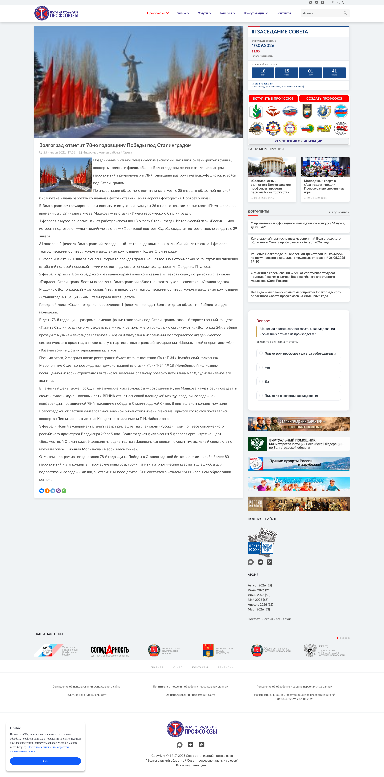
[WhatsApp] (64, 490)
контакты (200, 667)
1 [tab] (337, 638)
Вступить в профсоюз (273, 98)
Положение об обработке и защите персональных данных (294, 686)
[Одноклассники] (47, 490)
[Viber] (58, 490)
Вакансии (226, 667)
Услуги (203, 13)
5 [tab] (349, 638)
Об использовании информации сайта (190, 695)
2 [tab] (340, 638)
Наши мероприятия (266, 149)
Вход (336, 2)
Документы (258, 211)
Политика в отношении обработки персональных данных (190, 686)
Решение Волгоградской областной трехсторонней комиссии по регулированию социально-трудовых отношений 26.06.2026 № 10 (298, 257)
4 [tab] (346, 638)
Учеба (181, 13)
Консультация (254, 13)
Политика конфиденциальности (86, 695)
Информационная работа (101, 152)
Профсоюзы (156, 13)
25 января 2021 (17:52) (59, 152)
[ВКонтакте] (41, 490)
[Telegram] (52, 490)
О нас (177, 667)
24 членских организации (298, 141)
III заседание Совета (280, 31)
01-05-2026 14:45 (264, 198)
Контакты (283, 13)
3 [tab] (343, 638)
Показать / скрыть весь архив (269, 619)
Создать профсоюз (324, 98)
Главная (157, 667)
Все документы (339, 212)
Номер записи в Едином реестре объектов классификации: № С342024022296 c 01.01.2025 (294, 697)
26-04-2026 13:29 (317, 198)
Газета (127, 152)
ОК (45, 761)
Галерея (226, 13)
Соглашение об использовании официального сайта (86, 686)
